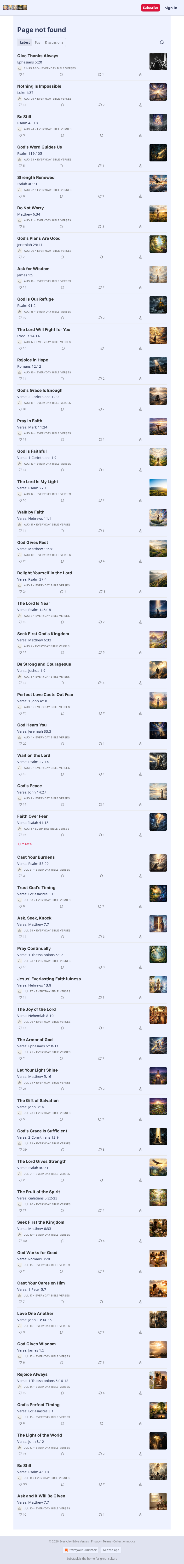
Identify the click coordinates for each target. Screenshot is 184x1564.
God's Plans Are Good (39, 238)
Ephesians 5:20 (29, 62)
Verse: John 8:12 (30, 1441)
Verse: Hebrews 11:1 (34, 518)
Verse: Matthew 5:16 (34, 1076)
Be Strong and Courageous (44, 664)
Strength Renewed (36, 177)
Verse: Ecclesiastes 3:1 (35, 1411)
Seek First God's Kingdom (43, 633)
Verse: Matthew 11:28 (35, 548)
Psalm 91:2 (26, 305)
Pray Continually (34, 948)
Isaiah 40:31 (27, 183)
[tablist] (41, 42)
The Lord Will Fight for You (43, 329)
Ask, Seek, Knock (34, 918)
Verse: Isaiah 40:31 (33, 1167)
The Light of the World (39, 1435)
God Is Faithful (32, 451)
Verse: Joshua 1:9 (31, 670)
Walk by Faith (31, 512)
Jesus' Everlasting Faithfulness (49, 978)
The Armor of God (35, 1039)
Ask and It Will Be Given (41, 1496)
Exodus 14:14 (28, 335)
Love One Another (35, 1313)
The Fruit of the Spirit (38, 1191)
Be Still (24, 116)
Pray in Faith (29, 420)
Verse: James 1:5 (30, 1350)
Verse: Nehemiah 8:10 (35, 1015)
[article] (92, 65)
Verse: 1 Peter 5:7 (31, 1289)
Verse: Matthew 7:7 (33, 924)
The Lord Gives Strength (42, 1161)
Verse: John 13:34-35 (34, 1319)
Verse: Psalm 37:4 (32, 579)
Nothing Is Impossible (39, 86)
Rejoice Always (32, 1374)
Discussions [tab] (54, 42)
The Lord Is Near (33, 603)
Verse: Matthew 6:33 (34, 640)
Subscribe (150, 8)
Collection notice (124, 1541)
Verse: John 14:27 (31, 792)
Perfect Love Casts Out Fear (45, 694)
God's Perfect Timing (38, 1404)
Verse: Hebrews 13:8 (34, 985)
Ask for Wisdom (33, 268)
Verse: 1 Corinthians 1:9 (37, 457)
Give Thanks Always (37, 55)
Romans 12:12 (29, 366)
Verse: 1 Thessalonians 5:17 (40, 954)
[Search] (162, 42)
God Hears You (32, 725)
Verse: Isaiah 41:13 (33, 822)
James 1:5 (25, 275)
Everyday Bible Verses (58, 68)
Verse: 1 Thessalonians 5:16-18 (43, 1380)
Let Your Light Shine (37, 1070)
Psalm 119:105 (29, 153)
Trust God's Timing (36, 887)
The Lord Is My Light (37, 481)
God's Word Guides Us (39, 147)
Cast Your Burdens (36, 857)
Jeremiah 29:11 (29, 244)
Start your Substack (83, 1550)
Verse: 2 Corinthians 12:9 (38, 396)
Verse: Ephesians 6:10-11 (38, 1046)
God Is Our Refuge (35, 299)
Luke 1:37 (25, 92)
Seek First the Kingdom (40, 1222)
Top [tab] (37, 42)
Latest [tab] (25, 42)
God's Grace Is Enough (40, 390)
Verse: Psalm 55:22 (33, 863)
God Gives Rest (32, 542)
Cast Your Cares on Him (41, 1283)
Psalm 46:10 (27, 122)
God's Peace (29, 785)
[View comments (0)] (61, 74)
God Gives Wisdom (36, 1343)
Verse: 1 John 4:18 (32, 700)
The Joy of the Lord (36, 1009)
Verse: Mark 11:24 (32, 427)
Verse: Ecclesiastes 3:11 (36, 893)
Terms (107, 1541)
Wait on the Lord (33, 755)
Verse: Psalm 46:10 (33, 1471)
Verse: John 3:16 (30, 1106)
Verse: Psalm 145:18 (34, 609)
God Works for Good (37, 1252)
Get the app (111, 1550)
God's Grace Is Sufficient (42, 1131)
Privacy (96, 1541)
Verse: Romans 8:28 (33, 1258)
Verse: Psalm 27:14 (33, 761)
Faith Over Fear (32, 816)
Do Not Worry (30, 207)
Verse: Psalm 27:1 (32, 487)
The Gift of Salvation (38, 1100)
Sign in (171, 7)
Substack (73, 1559)
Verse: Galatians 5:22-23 (37, 1198)
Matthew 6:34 (28, 214)
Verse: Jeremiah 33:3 (34, 731)
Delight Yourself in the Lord (44, 573)
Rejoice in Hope (32, 360)
